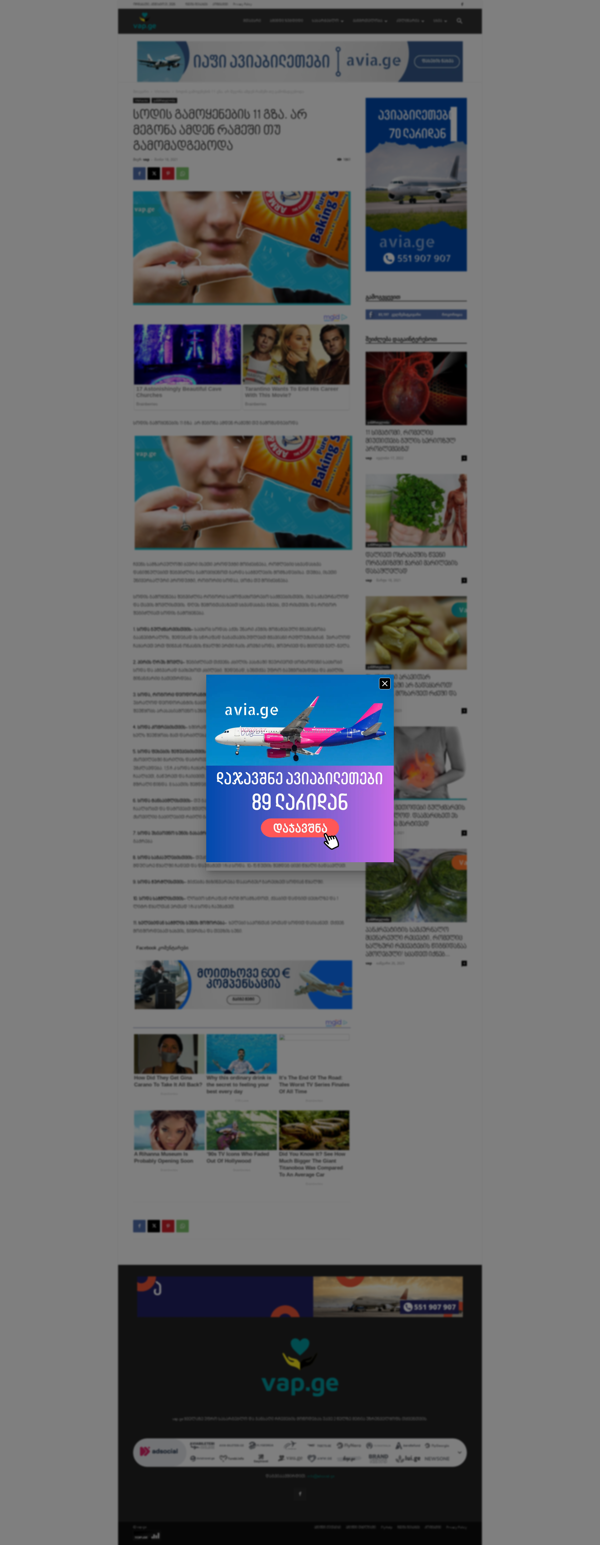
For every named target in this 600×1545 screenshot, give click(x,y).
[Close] (385, 683)
